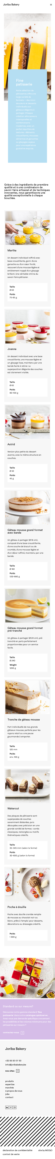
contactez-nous (11, 1032)
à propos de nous (13, 1091)
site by (45, 1150)
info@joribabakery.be (15, 1065)
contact (9, 1097)
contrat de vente (11, 1154)
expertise (9, 1084)
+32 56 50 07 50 (13, 1061)
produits (9, 1081)
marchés (9, 1088)
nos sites (9, 1071)
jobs (7, 1094)
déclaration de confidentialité (17, 1150)
